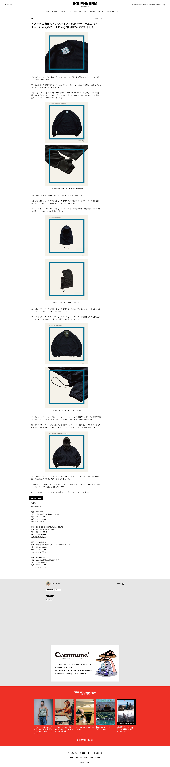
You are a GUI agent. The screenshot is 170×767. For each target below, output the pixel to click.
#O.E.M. (58, 590)
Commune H (120, 12)
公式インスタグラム (38, 522)
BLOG (69, 12)
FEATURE (54, 12)
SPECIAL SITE (110, 12)
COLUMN (62, 12)
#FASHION (49, 590)
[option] (43, 716)
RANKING (93, 12)
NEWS (47, 12)
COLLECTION (77, 12)
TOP (47, 600)
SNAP (85, 12)
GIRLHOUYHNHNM (85, 740)
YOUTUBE (101, 12)
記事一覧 (119, 583)
